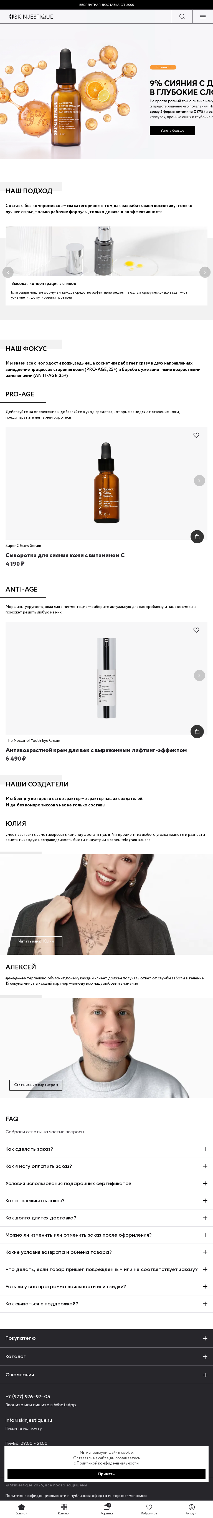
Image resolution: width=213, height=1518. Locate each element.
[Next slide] (199, 481)
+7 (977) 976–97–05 (28, 1397)
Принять (106, 1474)
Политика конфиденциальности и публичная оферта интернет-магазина (76, 1495)
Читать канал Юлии (36, 941)
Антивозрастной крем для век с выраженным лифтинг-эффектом (96, 750)
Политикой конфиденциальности (108, 1463)
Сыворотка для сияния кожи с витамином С (65, 555)
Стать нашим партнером (36, 1085)
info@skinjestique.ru (29, 1420)
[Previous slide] (13, 481)
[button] (8, 272)
